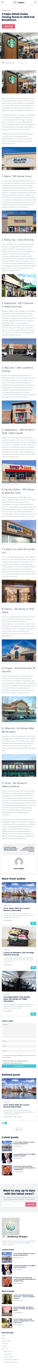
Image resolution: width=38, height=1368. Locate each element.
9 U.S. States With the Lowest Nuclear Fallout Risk (17, 909)
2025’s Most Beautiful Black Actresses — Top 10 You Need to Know (24, 1296)
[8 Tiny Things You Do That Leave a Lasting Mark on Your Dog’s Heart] (7, 1323)
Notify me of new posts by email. (13, 1063)
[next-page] (6, 1123)
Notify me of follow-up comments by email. (15, 1061)
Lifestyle (6, 10)
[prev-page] (3, 1123)
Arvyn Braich (17, 1158)
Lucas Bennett (18, 1171)
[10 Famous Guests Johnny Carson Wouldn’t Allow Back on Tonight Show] (7, 1170)
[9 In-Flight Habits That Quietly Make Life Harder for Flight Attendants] (19, 981)
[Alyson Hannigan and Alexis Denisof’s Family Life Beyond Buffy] (7, 1311)
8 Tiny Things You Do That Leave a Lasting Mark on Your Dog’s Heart (23, 1320)
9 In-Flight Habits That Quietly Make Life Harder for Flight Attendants (17, 999)
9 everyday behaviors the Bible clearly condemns (24, 1155)
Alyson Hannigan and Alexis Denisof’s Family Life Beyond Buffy (23, 1308)
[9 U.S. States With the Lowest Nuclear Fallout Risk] (19, 892)
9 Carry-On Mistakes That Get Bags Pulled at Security (19, 954)
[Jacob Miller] (3, 63)
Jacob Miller (10, 63)
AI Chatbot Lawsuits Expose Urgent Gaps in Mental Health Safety (11, 849)
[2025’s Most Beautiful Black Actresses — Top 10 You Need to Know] (7, 1299)
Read (33, 923)
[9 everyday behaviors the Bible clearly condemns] (7, 1158)
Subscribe (31, 1204)
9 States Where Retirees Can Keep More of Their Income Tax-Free (27, 849)
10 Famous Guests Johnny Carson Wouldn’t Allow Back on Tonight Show (24, 1167)
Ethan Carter (17, 1300)
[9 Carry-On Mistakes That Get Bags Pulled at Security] (19, 937)
